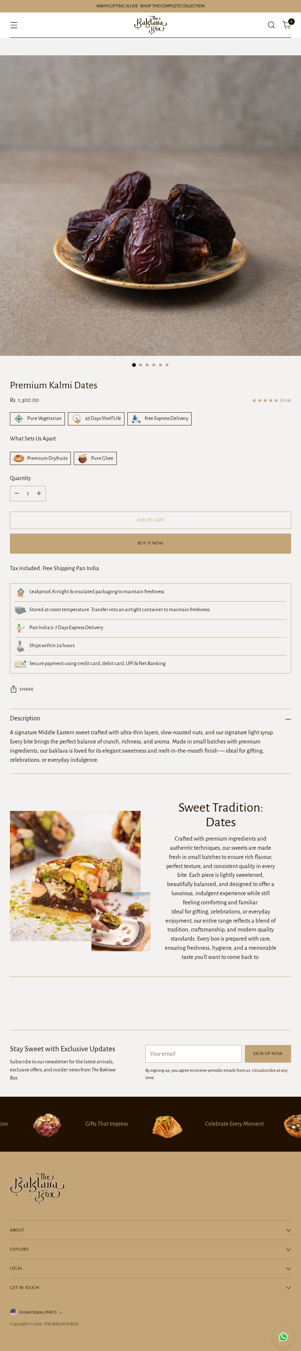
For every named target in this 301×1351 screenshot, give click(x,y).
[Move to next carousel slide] (285, 1005)
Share (26, 689)
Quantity (20, 478)
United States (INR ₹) (38, 1312)
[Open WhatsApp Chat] (283, 1337)
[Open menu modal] (13, 25)
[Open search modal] (271, 25)
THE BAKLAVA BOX (61, 1324)
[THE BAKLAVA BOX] (150, 25)
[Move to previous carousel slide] (268, 1005)
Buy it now (150, 543)
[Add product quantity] (39, 493)
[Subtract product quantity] (16, 493)
